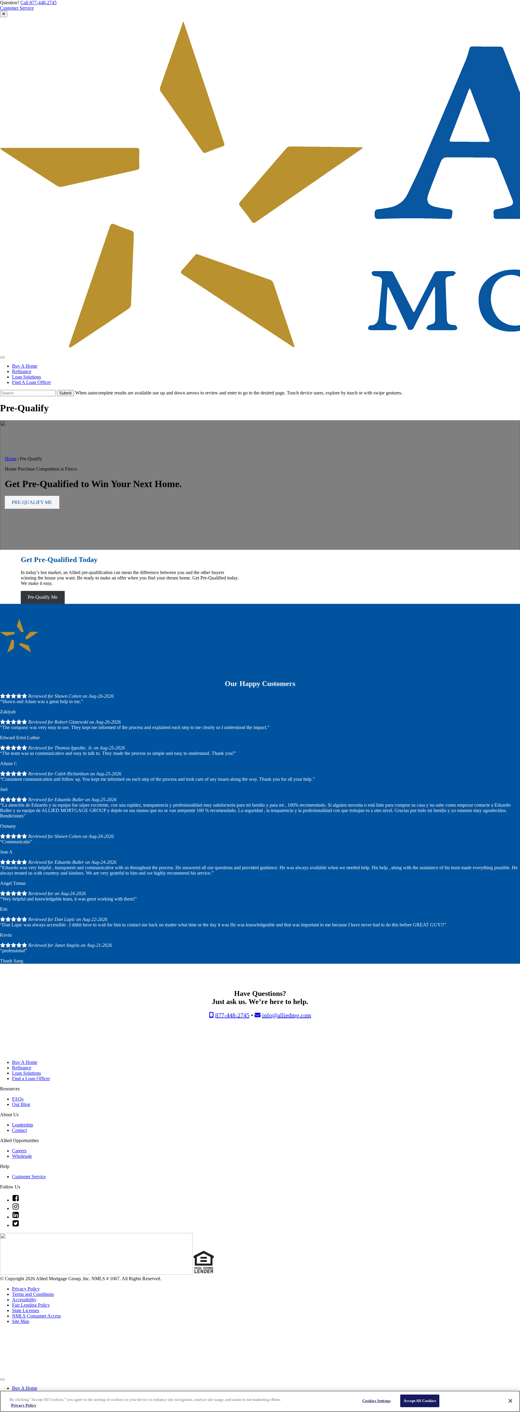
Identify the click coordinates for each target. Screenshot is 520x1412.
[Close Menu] (2, 1379)
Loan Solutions (26, 376)
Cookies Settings (376, 1400)
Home (11, 458)
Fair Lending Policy (31, 1305)
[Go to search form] (3, 14)
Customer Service (17, 8)
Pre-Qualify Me (42, 597)
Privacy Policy (26, 1288)
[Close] (510, 1400)
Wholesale (22, 1156)
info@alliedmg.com (286, 1015)
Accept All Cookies (420, 1400)
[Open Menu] (2, 357)
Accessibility (24, 1299)
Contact (19, 1130)
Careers (19, 1150)
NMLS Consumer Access (36, 1315)
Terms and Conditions (33, 1294)
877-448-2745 (232, 1015)
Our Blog (21, 1104)
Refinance (21, 371)
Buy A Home (24, 366)
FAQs (17, 1098)
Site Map (20, 1321)
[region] (260, 1401)
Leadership (22, 1124)
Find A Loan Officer (31, 382)
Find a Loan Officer (31, 1078)
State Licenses (25, 1310)
